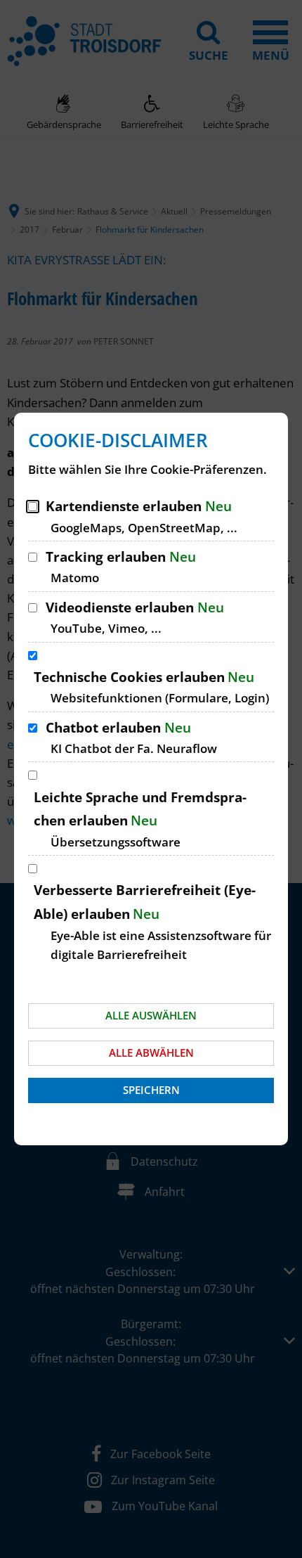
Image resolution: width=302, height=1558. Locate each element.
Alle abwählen (151, 1052)
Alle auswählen (151, 1015)
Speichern (151, 1090)
